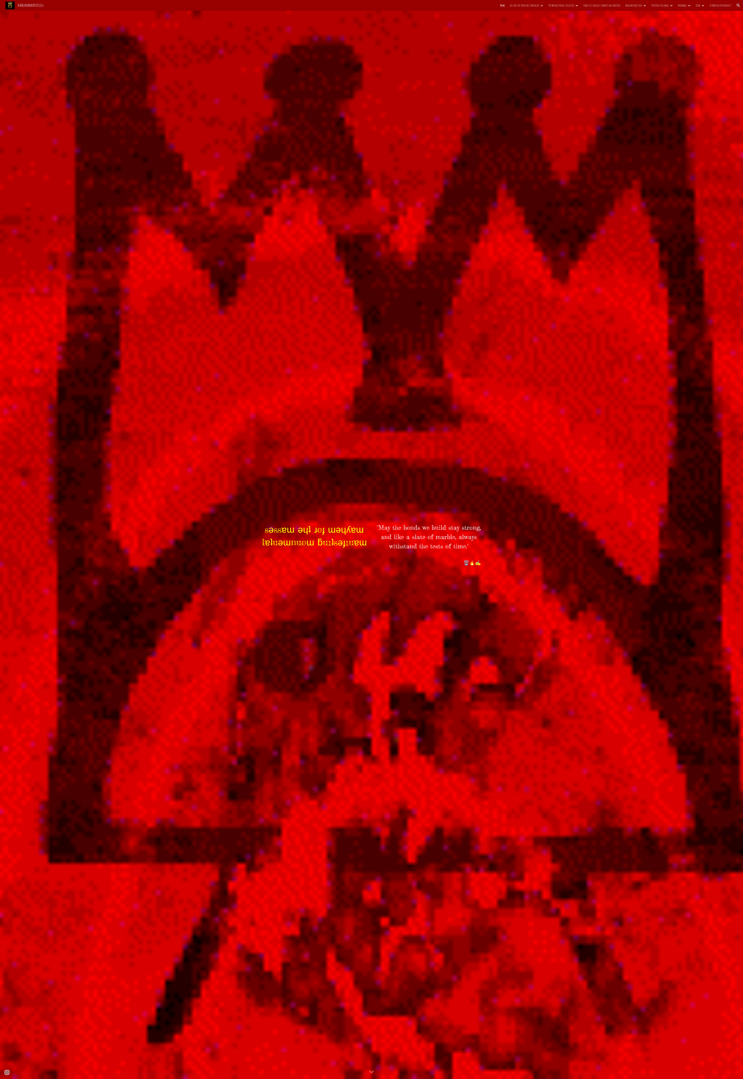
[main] (314, 535)
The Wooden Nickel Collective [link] (561, 5)
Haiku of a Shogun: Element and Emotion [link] (601, 5)
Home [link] (502, 5)
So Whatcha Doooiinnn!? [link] (720, 5)
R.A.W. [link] (698, 5)
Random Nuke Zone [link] (633, 5)
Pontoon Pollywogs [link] (660, 5)
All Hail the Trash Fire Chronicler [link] (524, 5)
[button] (738, 5)
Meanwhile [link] (682, 5)
